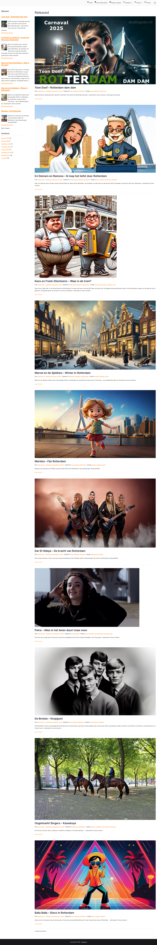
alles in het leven (89, 633)
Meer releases (5, 128)
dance (97, 179)
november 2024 (6, 146)
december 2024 (6, 144)
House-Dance (74, 179)
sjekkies (102, 376)
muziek (97, 916)
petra (111, 633)
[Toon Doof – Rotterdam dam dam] (4, 24)
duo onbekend (98, 633)
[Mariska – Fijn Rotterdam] (4, 118)
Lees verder (38, 99)
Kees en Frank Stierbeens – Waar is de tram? (63, 281)
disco (92, 916)
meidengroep (94, 554)
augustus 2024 (5, 155)
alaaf (91, 91)
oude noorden (102, 284)
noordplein (98, 826)
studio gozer (102, 91)
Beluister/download (7, 33)
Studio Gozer (41, 91)
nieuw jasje (106, 633)
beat (90, 722)
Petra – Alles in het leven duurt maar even (61, 630)
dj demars (102, 179)
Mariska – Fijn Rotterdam (50, 461)
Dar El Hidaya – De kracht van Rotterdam (60, 550)
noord (96, 284)
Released (75, 91)
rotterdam (96, 91)
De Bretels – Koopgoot (49, 718)
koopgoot (95, 722)
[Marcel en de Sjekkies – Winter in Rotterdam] (4, 97)
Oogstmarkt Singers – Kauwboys (55, 823)
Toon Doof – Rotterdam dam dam (55, 87)
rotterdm (101, 554)
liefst (106, 179)
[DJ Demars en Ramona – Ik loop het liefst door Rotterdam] (4, 47)
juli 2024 (3, 158)
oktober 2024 (5, 149)
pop (71, 91)
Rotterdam (82, 91)
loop (110, 179)
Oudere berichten (41, 931)
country (93, 826)
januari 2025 (5, 141)
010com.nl (84, 942)
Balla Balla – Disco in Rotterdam (54, 912)
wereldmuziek (85, 284)
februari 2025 (5, 138)
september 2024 (6, 152)
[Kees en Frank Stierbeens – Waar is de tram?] (4, 72)
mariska (93, 465)
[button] (132, 3)
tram (114, 284)
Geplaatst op (54, 91)
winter (107, 376)
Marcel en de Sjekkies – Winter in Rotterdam (63, 372)
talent (103, 465)
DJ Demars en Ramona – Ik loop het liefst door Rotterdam (71, 176)
